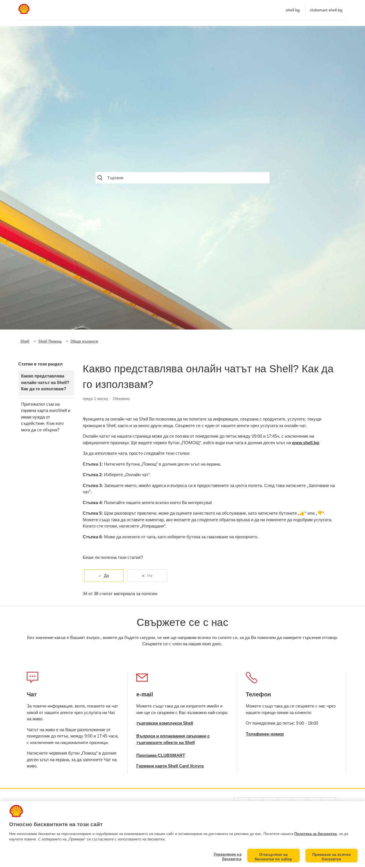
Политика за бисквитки (315, 834)
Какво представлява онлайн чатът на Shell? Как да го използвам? (45, 382)
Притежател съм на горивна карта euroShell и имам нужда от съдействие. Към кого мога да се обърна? (45, 417)
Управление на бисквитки (227, 856)
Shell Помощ (50, 341)
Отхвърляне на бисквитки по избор (273, 856)
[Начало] (24, 12)
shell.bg (293, 10)
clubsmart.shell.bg (326, 10)
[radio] (103, 575)
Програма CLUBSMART (160, 755)
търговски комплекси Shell (164, 723)
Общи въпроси (84, 341)
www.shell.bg (305, 442)
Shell (24, 341)
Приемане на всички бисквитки (331, 856)
